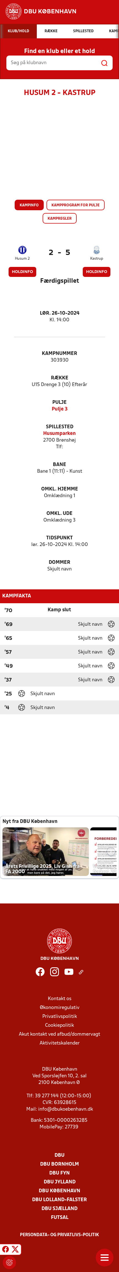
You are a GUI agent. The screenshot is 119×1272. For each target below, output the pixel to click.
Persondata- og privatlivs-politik (59, 1235)
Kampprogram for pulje (75, 205)
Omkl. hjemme (59, 489)
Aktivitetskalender (60, 1043)
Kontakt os (59, 998)
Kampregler (60, 219)
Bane (59, 464)
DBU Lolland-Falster (59, 1200)
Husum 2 (22, 259)
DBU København (59, 1191)
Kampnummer (59, 353)
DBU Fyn (59, 1173)
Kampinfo (29, 205)
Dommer (59, 562)
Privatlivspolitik (59, 1016)
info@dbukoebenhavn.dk (65, 1109)
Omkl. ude (59, 513)
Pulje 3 (60, 409)
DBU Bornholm (59, 1164)
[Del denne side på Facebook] (5, 1250)
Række (59, 378)
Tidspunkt (59, 538)
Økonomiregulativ (59, 1007)
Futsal (59, 1217)
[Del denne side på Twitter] (15, 1250)
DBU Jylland (60, 1182)
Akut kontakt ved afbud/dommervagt (59, 1034)
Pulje (59, 402)
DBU (59, 1155)
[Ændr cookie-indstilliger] (9, 1262)
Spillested (59, 427)
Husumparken (59, 433)
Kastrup (96, 259)
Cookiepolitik (59, 1025)
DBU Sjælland (59, 1208)
